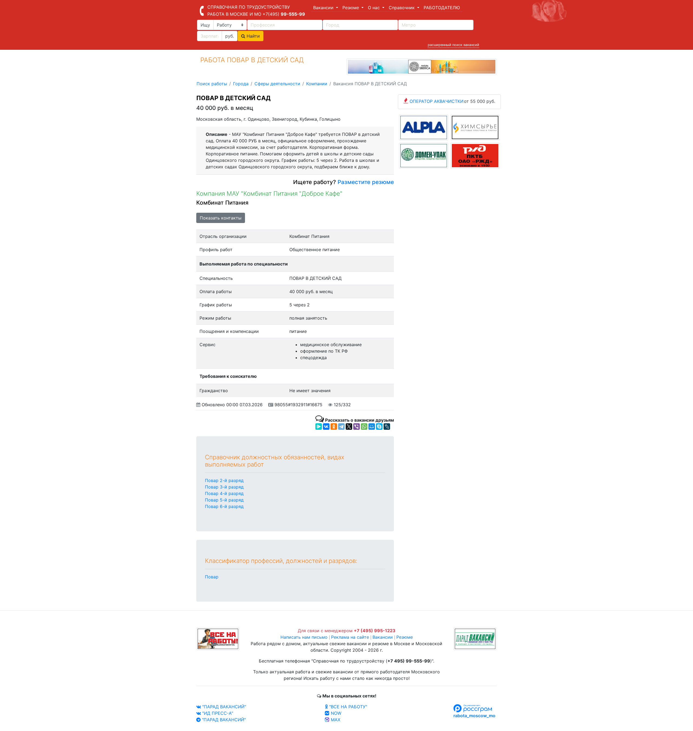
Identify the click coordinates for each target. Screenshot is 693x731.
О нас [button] (374, 7)
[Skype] (379, 426)
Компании (316, 83)
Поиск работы (212, 83)
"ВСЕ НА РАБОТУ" (347, 706)
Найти (252, 36)
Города (241, 83)
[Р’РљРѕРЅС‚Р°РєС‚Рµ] (326, 426)
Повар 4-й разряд (224, 493)
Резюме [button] (351, 7)
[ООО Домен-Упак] (423, 155)
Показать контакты (220, 218)
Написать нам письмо (304, 637)
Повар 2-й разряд (224, 480)
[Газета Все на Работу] (218, 638)
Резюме (404, 637)
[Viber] (356, 426)
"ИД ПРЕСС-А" (217, 713)
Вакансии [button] (324, 7)
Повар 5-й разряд (224, 500)
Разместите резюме (365, 182)
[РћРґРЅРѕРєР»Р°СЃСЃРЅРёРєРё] (334, 426)
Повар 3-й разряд (224, 487)
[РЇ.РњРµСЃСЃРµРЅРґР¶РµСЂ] (318, 426)
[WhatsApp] (364, 426)
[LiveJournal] (387, 426)
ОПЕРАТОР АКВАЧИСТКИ (436, 101)
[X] (349, 426)
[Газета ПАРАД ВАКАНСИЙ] (475, 638)
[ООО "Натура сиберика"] (421, 66)
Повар (211, 576)
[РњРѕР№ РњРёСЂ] (371, 426)
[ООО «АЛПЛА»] (423, 127)
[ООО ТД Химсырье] (475, 127)
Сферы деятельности (277, 83)
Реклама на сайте (350, 637)
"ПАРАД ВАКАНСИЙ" (223, 706)
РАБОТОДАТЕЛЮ (442, 7)
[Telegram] (341, 426)
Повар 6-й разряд (224, 506)
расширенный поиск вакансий (453, 45)
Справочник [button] (402, 7)
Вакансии (382, 637)
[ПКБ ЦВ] (475, 155)
